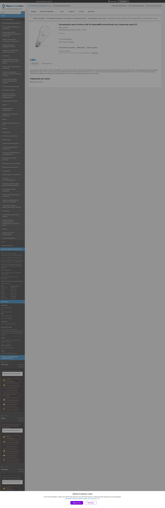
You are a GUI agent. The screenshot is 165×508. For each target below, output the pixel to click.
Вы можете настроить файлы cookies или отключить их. (82, 498)
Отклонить (90, 503)
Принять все (77, 503)
